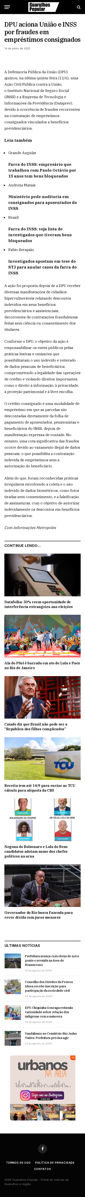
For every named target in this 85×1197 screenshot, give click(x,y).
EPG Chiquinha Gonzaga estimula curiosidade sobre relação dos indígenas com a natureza (49, 1012)
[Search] (78, 7)
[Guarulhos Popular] (44, 7)
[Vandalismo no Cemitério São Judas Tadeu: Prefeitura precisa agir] (13, 1038)
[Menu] (7, 7)
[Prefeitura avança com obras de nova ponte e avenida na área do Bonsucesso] (13, 961)
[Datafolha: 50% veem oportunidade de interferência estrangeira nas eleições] (42, 575)
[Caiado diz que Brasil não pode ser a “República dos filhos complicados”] (42, 697)
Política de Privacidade (55, 1162)
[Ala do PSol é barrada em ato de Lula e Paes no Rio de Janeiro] (42, 636)
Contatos (42, 1169)
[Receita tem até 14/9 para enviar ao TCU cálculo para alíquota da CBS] (42, 758)
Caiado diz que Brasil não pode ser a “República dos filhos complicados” (35, 726)
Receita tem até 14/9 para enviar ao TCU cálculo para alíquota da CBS (39, 788)
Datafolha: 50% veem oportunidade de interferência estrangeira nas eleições (38, 604)
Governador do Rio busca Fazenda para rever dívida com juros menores (38, 915)
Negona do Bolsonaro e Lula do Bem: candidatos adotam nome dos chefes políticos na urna (36, 851)
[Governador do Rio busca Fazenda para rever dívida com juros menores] (42, 885)
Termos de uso (18, 1162)
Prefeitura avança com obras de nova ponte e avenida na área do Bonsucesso (52, 960)
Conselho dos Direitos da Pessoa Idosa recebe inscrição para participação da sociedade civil (49, 986)
